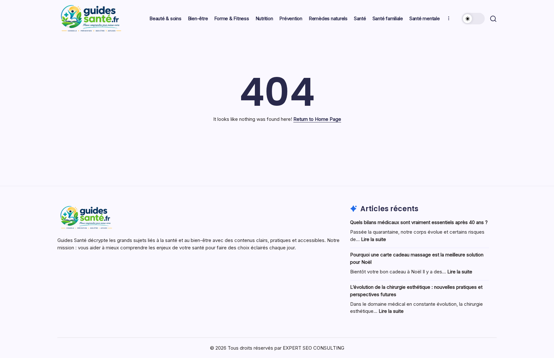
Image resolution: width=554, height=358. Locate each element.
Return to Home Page (317, 119)
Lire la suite (373, 239)
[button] (473, 18)
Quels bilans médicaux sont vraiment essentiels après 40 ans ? (419, 222)
